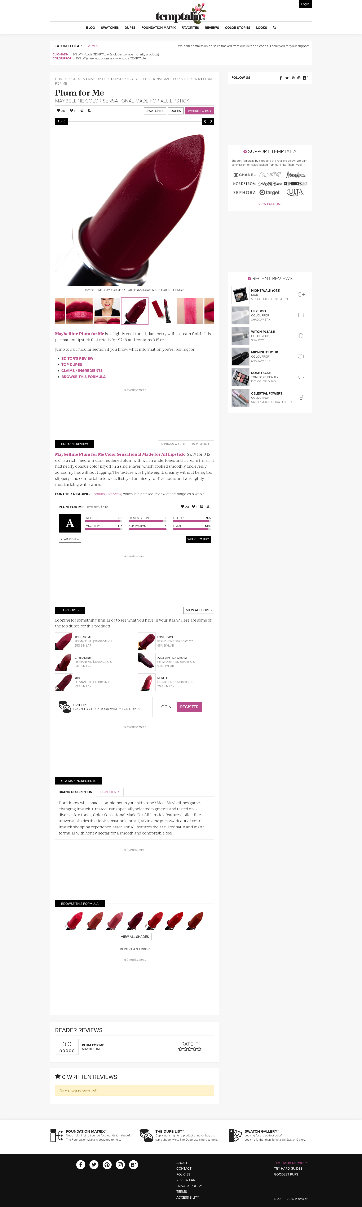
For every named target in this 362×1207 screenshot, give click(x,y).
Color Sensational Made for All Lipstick (165, 79)
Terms (181, 1192)
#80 (77, 678)
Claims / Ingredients (82, 370)
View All (94, 46)
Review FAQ (185, 1180)
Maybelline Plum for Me (79, 333)
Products (76, 79)
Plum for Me (79, 92)
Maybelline (69, 101)
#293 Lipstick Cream (172, 658)
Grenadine (83, 658)
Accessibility (187, 1197)
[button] (91, 28)
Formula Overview (106, 494)
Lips (107, 79)
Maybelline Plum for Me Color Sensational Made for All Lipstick (120, 454)
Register (189, 707)
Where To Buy (198, 539)
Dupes (176, 111)
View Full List (270, 204)
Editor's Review (77, 358)
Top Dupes (71, 364)
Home (60, 79)
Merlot (163, 678)
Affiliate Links (185, 444)
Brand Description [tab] (75, 792)
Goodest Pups (286, 1174)
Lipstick (120, 79)
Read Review (70, 539)
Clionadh (61, 54)
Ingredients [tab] (110, 792)
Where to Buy (200, 111)
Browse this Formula (83, 376)
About (181, 1163)
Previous (205, 121)
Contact (183, 1168)
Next (211, 121)
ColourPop (62, 58)
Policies (183, 1174)
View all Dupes (199, 610)
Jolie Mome (83, 637)
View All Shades (135, 937)
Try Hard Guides (288, 1168)
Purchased (204, 444)
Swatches (154, 111)
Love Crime (165, 637)
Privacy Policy (189, 1186)
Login (305, 4)
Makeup (94, 79)
